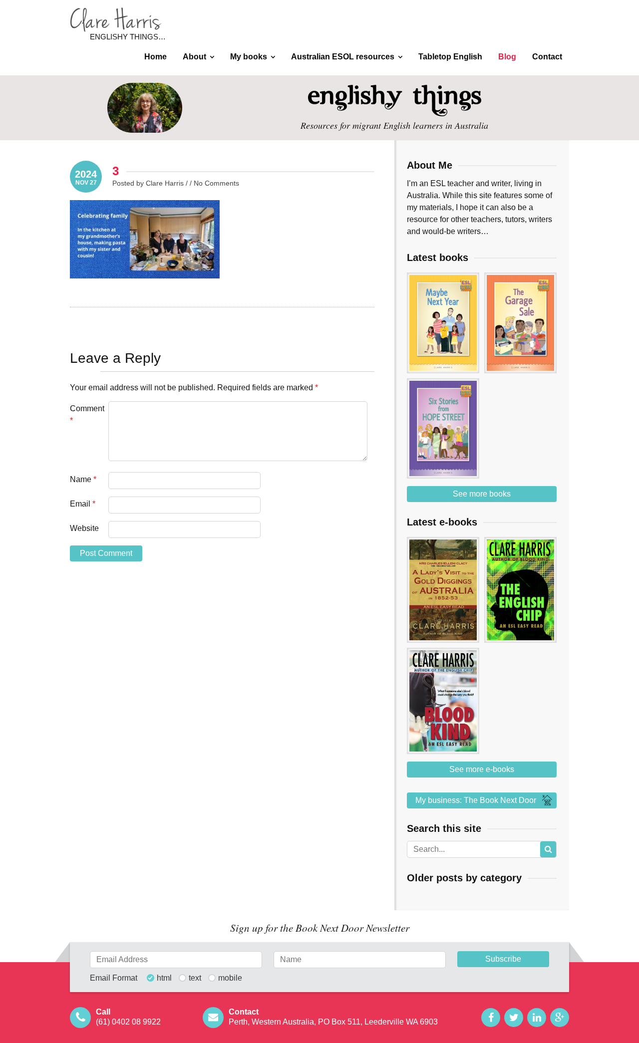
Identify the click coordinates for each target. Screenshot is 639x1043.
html (164, 978)
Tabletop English (450, 56)
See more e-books (481, 769)
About (194, 56)
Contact (547, 56)
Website (84, 528)
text (195, 978)
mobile (230, 978)
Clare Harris (116, 19)
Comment (87, 414)
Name (83, 479)
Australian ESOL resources (342, 56)
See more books (482, 494)
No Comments (216, 183)
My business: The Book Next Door (475, 800)
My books (248, 56)
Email (82, 504)
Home (155, 56)
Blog (507, 56)
